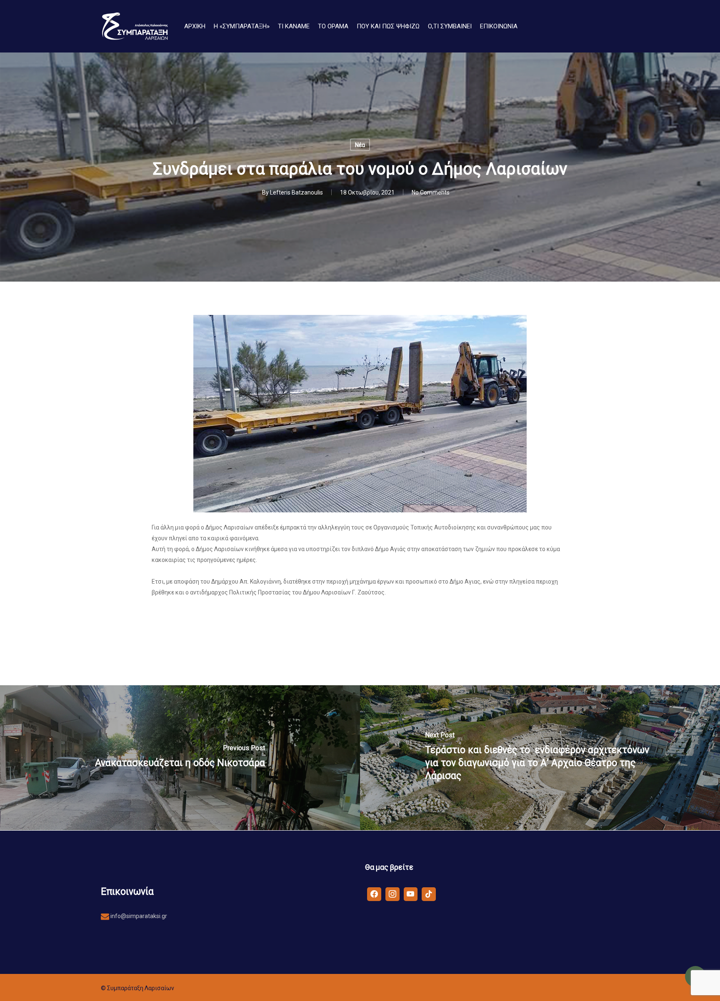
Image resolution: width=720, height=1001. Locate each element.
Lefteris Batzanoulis (296, 192)
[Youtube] (411, 893)
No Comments (431, 192)
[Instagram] (392, 893)
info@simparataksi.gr (138, 916)
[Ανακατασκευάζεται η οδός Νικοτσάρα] (180, 757)
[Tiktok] (429, 893)
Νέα (360, 145)
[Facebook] (374, 893)
